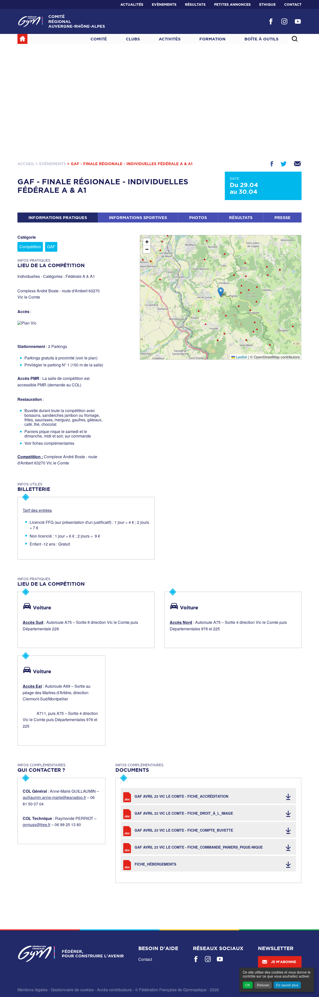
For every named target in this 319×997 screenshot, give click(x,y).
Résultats (195, 4)
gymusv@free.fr (36, 824)
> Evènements (50, 164)
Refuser (263, 985)
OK (247, 985)
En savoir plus (287, 985)
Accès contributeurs (114, 990)
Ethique (267, 4)
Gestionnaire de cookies (72, 990)
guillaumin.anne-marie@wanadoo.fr (54, 797)
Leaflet (241, 356)
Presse (282, 217)
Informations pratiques (57, 217)
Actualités (131, 4)
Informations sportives (138, 217)
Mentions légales (32, 990)
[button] (221, 292)
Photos (198, 217)
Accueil (25, 164)
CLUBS (133, 39)
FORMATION (212, 39)
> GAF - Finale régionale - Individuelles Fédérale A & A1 (129, 164)
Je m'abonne (283, 962)
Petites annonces (232, 4)
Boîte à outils (261, 39)
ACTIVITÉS (169, 39)
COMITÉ (98, 39)
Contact (293, 4)
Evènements (164, 4)
